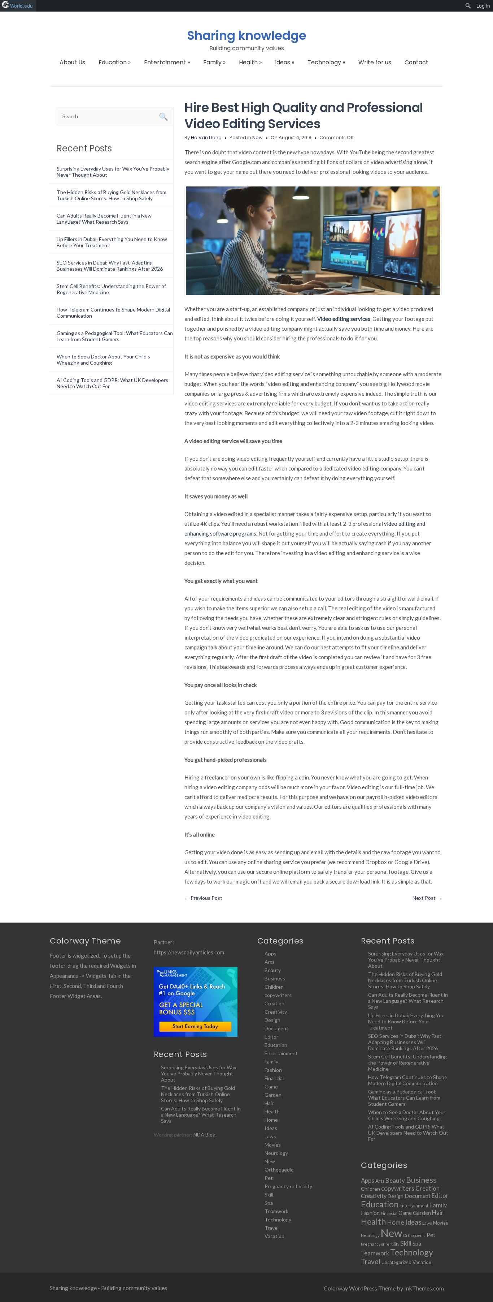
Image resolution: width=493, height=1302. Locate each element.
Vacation (274, 1236)
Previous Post (203, 898)
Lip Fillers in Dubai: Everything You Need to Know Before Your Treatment (406, 1021)
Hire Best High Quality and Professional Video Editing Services (303, 116)
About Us (72, 62)
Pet (269, 1178)
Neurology (276, 1153)
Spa (269, 1203)
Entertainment (167, 62)
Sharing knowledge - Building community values (108, 1287)
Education (115, 62)
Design (272, 1020)
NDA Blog (204, 1134)
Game (271, 1086)
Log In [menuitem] (483, 6)
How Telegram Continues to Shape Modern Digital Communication (407, 1080)
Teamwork (276, 1211)
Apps (270, 953)
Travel (272, 1228)
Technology (326, 62)
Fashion (273, 1070)
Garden (273, 1095)
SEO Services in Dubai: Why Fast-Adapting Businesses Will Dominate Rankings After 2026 (110, 265)
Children (274, 987)
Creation (274, 1003)
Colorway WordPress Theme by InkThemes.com (384, 1288)
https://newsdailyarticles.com (189, 952)
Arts (270, 962)
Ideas (284, 62)
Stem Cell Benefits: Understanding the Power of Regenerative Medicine (407, 1062)
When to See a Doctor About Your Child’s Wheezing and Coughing (103, 359)
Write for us (374, 62)
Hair (269, 1103)
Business (275, 978)
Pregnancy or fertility (288, 1186)
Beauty (273, 970)
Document (276, 1028)
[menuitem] (468, 6)
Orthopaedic (279, 1169)
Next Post (427, 898)
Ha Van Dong (206, 137)
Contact (416, 62)
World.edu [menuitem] (21, 6)
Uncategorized (396, 1262)
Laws (270, 1136)
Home (271, 1120)
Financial (274, 1078)
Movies (273, 1145)
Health (250, 62)
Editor (271, 1037)
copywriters (278, 995)
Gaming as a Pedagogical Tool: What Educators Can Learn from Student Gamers (115, 336)
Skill (269, 1194)
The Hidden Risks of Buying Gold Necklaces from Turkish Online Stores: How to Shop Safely (111, 195)
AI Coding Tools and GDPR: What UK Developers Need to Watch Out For (408, 1132)
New (257, 137)
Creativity (276, 1012)
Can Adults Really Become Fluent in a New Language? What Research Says (104, 218)
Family (214, 62)
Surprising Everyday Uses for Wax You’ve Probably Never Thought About (198, 1073)
